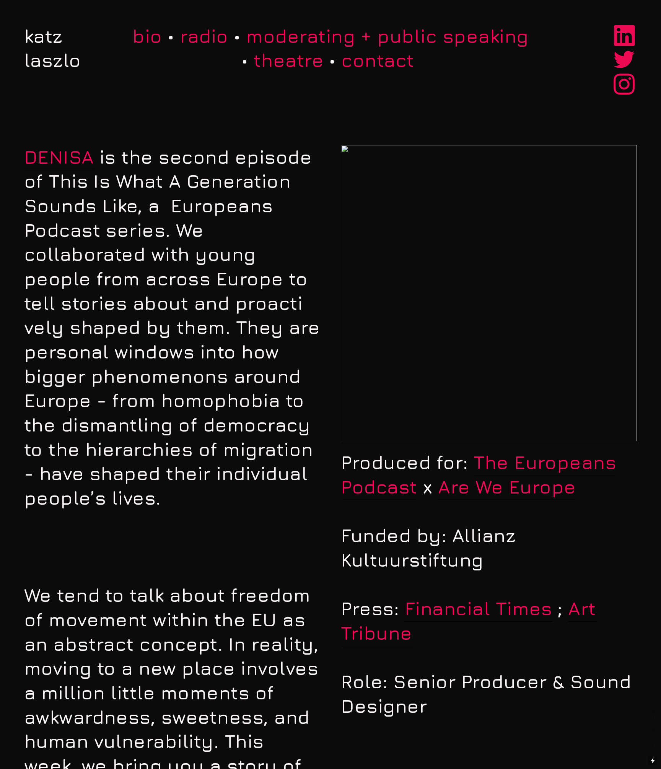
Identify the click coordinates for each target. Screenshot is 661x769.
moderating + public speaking (387, 36)
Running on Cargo (652, 728)
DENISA (59, 157)
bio (147, 36)
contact (377, 60)
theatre (289, 60)
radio (204, 36)
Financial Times (478, 608)
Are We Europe (507, 487)
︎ (624, 36)
